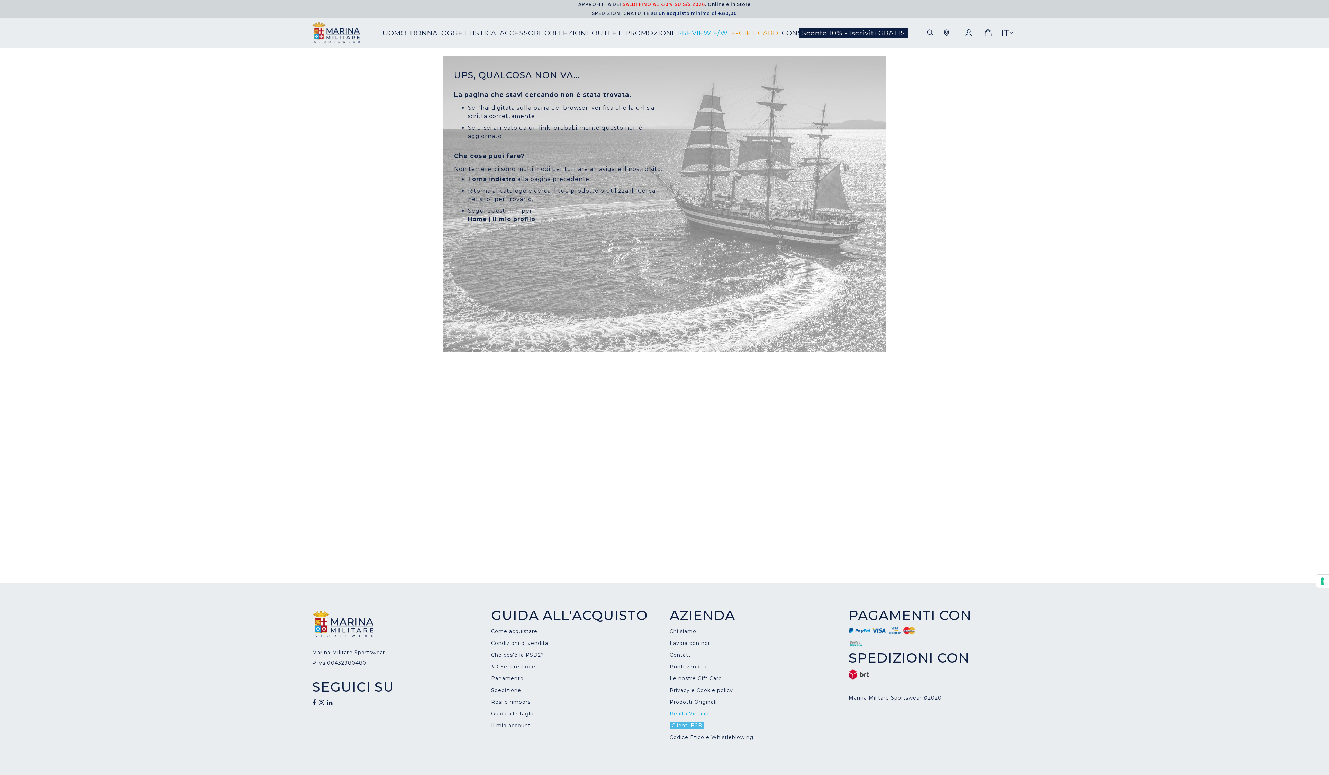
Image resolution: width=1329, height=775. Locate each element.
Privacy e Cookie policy (701, 690)
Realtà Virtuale (690, 714)
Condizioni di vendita (519, 643)
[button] (1007, 33)
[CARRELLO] (988, 33)
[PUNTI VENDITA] (946, 33)
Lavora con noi (689, 643)
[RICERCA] (930, 32)
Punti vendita (688, 667)
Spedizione (506, 690)
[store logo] (347, 32)
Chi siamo (683, 631)
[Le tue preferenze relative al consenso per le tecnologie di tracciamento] (1322, 581)
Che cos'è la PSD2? (517, 655)
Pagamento (507, 678)
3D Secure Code (513, 667)
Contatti (681, 655)
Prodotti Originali (693, 702)
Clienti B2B (687, 725)
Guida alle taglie (513, 714)
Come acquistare (514, 631)
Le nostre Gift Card (696, 678)
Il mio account (511, 725)
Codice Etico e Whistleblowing (711, 737)
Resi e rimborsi (511, 702)
